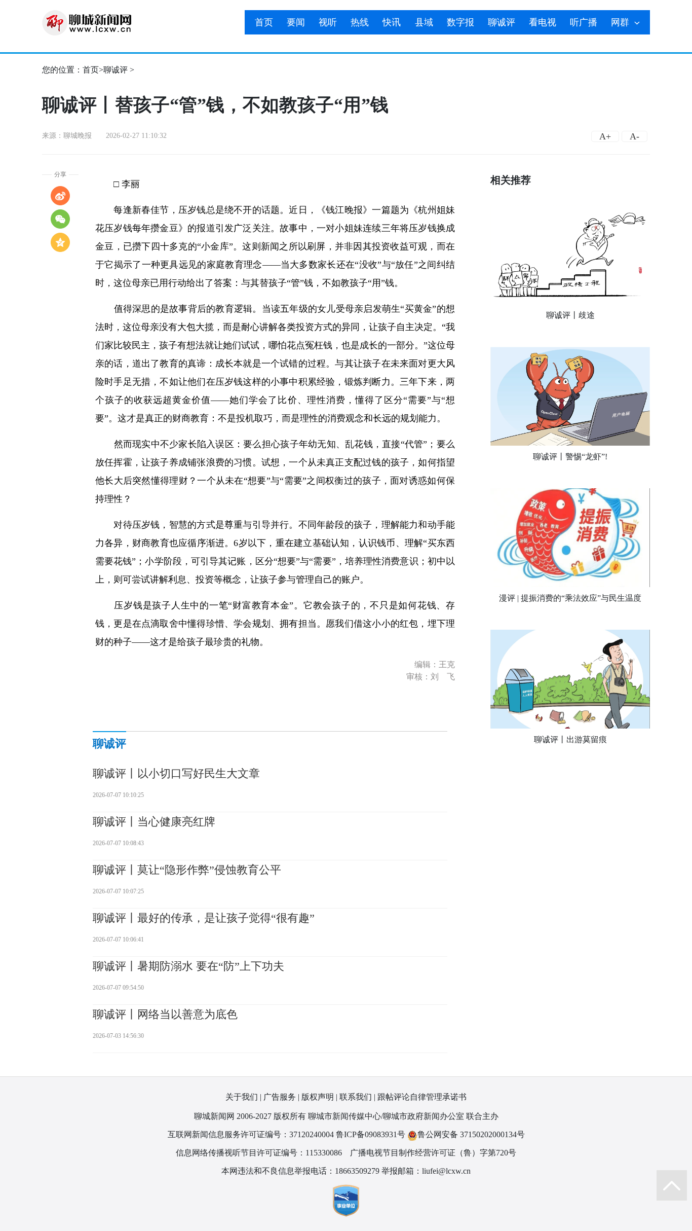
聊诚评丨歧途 (570, 315)
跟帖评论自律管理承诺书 (422, 1097)
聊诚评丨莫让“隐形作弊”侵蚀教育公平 (187, 869)
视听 (328, 22)
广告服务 (279, 1097)
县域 (424, 22)
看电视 (542, 22)
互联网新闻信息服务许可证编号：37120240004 (251, 1134)
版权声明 (317, 1097)
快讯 (391, 22)
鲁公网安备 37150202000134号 (471, 1134)
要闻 (296, 22)
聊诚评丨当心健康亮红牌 (154, 821)
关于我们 (241, 1097)
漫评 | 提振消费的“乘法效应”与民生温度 (570, 598)
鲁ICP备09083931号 (370, 1134)
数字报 (460, 22)
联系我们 (355, 1097)
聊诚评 (501, 22)
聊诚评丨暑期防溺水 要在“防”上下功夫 (188, 966)
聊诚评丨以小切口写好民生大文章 (176, 773)
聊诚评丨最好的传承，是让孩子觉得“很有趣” (204, 918)
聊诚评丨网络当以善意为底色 (165, 1014)
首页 (264, 22)
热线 (360, 22)
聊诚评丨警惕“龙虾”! (570, 456)
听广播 (583, 22)
